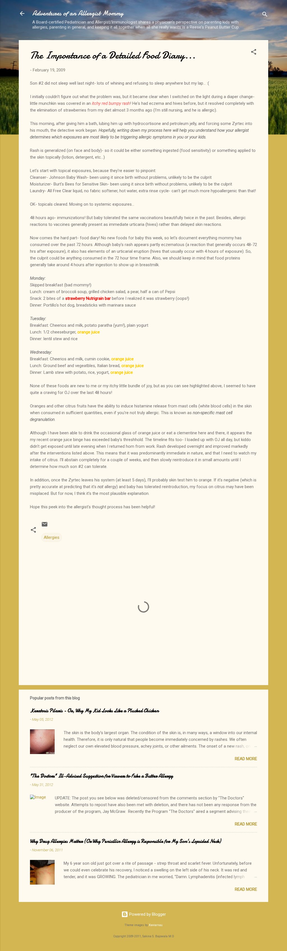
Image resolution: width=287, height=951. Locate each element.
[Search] (264, 15)
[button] (253, 52)
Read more (246, 758)
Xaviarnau (156, 925)
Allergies (51, 537)
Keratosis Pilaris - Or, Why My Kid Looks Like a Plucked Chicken (94, 710)
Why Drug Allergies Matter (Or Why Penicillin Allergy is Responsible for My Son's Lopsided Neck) (125, 841)
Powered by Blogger (147, 914)
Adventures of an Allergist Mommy (77, 13)
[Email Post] (44, 526)
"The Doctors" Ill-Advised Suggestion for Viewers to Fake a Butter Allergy (101, 776)
